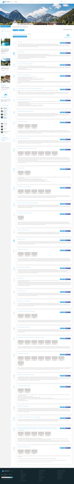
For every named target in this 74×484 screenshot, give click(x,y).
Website (22, 30)
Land (2, 31)
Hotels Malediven (59, 478)
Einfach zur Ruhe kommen (23, 230)
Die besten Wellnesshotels (23, 474)
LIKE (62, 89)
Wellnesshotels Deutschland (60, 472)
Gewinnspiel (22, 478)
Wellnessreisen (3, 140)
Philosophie (40, 479)
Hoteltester (40, 474)
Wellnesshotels (31, 1)
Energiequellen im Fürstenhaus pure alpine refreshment (30, 88)
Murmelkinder (21, 278)
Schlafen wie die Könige (23, 353)
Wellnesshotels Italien (59, 476)
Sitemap (58, 479)
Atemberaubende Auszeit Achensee (25, 111)
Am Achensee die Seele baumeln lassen (26, 311)
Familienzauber (21, 52)
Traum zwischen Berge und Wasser (25, 63)
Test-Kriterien (40, 472)
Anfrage (16, 30)
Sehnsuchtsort (21, 168)
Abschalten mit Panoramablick (24, 186)
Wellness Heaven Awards (42, 477)
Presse (21, 472)
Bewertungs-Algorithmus (42, 473)
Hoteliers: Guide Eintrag (23, 479)
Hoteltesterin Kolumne (41, 476)
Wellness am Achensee (23, 249)
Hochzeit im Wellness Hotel (24, 446)
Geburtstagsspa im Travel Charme (25, 99)
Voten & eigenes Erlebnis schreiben (20, 36)
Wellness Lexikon (22, 477)
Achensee (20, 41)
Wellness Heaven (41, 478)
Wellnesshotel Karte (23, 473)
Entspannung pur (21, 239)
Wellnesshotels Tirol (59, 475)
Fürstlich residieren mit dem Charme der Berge (28, 202)
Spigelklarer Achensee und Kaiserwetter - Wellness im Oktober (31, 337)
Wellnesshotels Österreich (60, 474)
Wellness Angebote (23, 476)
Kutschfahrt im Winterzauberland (25, 213)
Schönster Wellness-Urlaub (23, 327)
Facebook (7, 474)
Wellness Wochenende (4, 137)
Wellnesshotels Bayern (59, 473)
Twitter (3, 474)
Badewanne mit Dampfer (23, 406)
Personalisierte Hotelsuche (23, 475)
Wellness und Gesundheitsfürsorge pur (26, 374)
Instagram (11, 474)
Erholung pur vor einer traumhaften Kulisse (27, 148)
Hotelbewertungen (41, 1)
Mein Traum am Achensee (23, 138)
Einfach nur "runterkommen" (24, 74)
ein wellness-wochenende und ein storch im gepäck (29, 417)
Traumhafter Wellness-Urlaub (24, 385)
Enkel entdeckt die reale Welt (24, 267)
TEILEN (68, 89)
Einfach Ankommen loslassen (24, 301)
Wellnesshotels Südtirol (60, 477)
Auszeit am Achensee (22, 121)
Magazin (40, 475)
